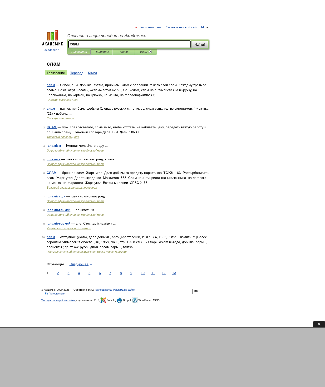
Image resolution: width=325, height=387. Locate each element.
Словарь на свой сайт (181, 27)
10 (143, 273)
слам (51, 85)
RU (203, 27)
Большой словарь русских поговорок (72, 187)
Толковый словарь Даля (63, 137)
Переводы (102, 52)
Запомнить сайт (150, 27)
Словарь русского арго (62, 100)
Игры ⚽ (146, 52)
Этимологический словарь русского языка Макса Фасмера (87, 252)
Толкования (79, 52)
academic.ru (52, 50)
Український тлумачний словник (69, 228)
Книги (124, 52)
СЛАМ (52, 127)
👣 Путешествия (55, 293)
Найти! (199, 44)
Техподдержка (103, 289)
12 (164, 273)
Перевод (76, 73)
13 (174, 273)
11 (153, 273)
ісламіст (53, 159)
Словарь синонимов (60, 118)
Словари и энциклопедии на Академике (106, 35)
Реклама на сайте (124, 289)
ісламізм (54, 145)
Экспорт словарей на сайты (58, 300)
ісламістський (58, 210)
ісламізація (56, 196)
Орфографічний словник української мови (75, 150)
